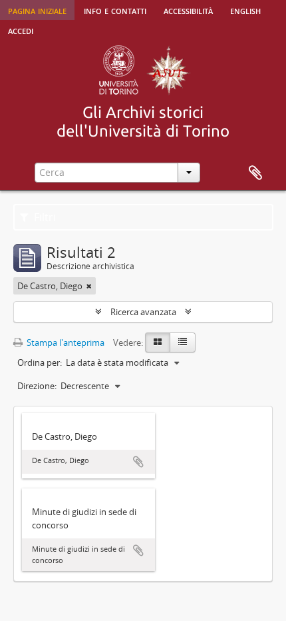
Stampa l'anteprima (64, 342)
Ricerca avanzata (143, 312)
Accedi (20, 30)
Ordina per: (39, 362)
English (245, 10)
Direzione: (37, 386)
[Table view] (183, 342)
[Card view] (157, 342)
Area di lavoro (255, 173)
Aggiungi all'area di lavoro (138, 461)
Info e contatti (115, 10)
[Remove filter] (89, 286)
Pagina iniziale (37, 10)
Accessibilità (188, 10)
